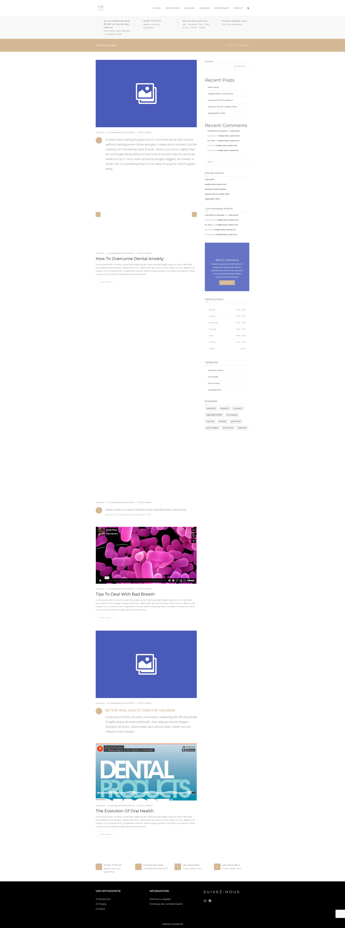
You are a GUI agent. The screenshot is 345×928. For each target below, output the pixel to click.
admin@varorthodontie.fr (122, 132)
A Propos (101, 904)
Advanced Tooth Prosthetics (220, 100)
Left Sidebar (232, 415)
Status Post (228, 428)
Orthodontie (103, 899)
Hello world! (213, 87)
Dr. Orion (211, 141)
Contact (100, 908)
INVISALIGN (189, 8)
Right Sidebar (212, 428)
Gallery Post (214, 415)
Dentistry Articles (215, 370)
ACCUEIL (157, 8)
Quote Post (236, 421)
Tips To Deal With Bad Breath (125, 594)
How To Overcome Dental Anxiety (130, 258)
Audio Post (211, 408)
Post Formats (146, 132)
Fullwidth (237, 408)
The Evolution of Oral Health (125, 811)
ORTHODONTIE (172, 8)
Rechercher (209, 61)
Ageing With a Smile (216, 113)
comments (224, 408)
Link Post (210, 421)
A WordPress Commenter (217, 131)
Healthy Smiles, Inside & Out (220, 94)
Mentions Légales (160, 899)
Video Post (242, 428)
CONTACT (238, 8)
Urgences (204, 8)
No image (222, 421)
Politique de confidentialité (166, 904)
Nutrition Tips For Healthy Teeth (222, 107)
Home (229, 45)
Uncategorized (214, 390)
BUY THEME (227, 283)
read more (105, 282)
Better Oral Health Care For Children (140, 710)
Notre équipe (221, 8)
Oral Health (213, 377)
